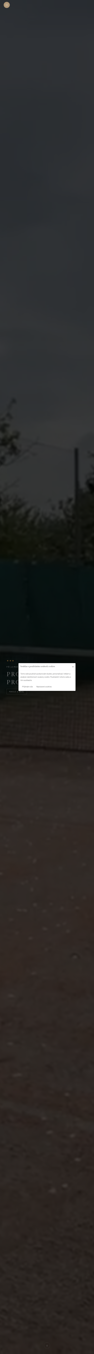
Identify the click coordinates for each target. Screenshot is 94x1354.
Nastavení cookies (44, 686)
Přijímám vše (27, 686)
